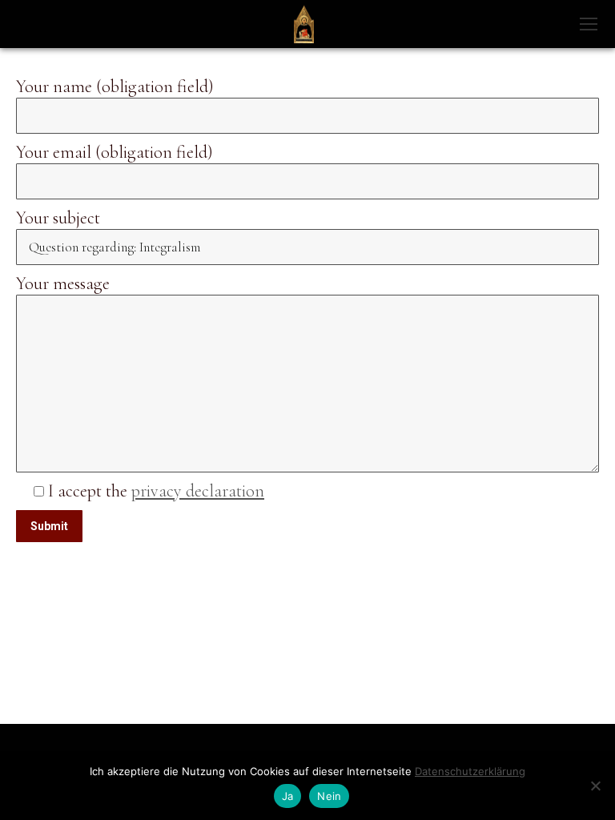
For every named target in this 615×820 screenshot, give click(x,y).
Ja (288, 796)
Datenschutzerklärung (470, 771)
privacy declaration (197, 490)
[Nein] (595, 786)
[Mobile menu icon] (588, 24)
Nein (329, 796)
